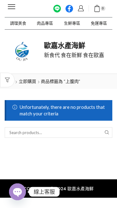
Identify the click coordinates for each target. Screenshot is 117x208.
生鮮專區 (72, 23)
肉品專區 (45, 23)
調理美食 (18, 23)
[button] (11, 7)
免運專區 (99, 23)
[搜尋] (107, 132)
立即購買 (27, 81)
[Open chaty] (17, 191)
